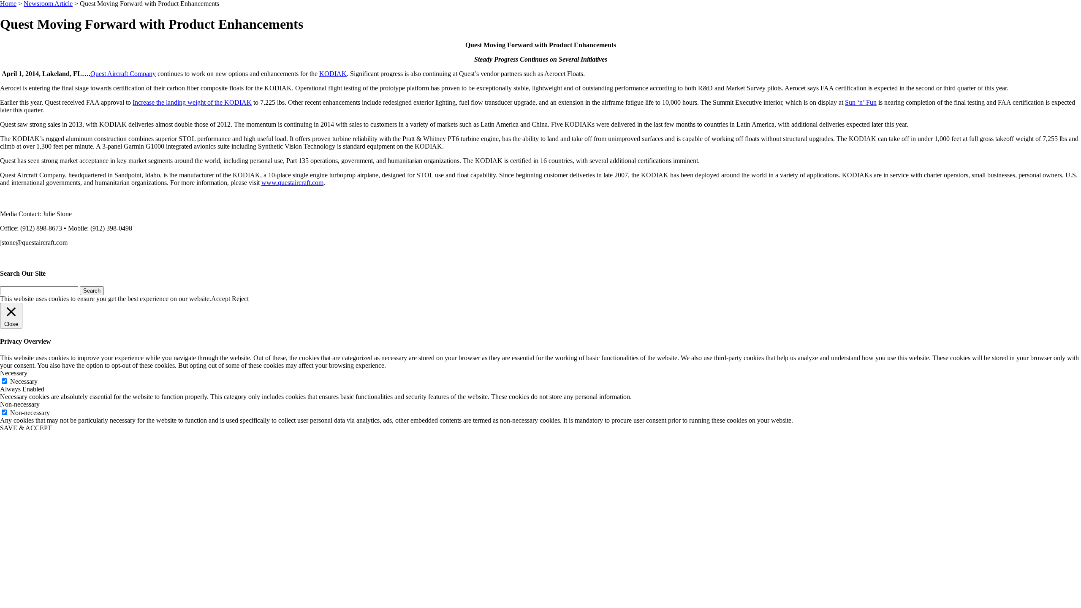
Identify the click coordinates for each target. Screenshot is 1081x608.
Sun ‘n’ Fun (861, 102)
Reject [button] (240, 298)
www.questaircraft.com (292, 182)
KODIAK (333, 73)
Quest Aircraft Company (123, 73)
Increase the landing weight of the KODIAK (192, 102)
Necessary (24, 381)
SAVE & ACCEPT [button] (26, 428)
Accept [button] (220, 298)
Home (8, 3)
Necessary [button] (13, 373)
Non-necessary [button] (20, 404)
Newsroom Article (48, 3)
